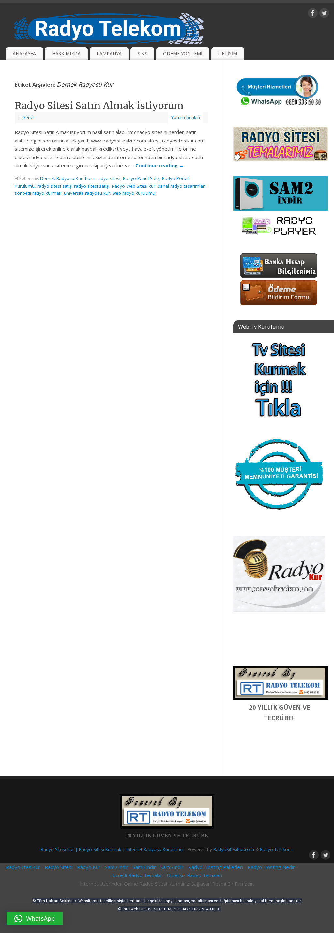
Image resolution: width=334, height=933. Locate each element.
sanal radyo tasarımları (181, 186)
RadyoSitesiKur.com (233, 849)
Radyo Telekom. (276, 849)
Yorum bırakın (185, 117)
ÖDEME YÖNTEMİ (182, 53)
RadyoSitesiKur (23, 867)
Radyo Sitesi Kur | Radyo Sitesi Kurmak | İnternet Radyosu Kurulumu (112, 849)
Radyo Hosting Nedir (271, 867)
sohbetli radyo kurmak (38, 193)
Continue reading (159, 165)
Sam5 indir (172, 867)
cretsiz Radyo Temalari (196, 875)
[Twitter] (324, 14)
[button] (35, 918)
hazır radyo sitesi (102, 178)
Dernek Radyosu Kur (61, 178)
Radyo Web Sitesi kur (133, 186)
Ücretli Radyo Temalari (137, 875)
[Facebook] (313, 14)
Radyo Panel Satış (141, 178)
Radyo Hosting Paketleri (215, 867)
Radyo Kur (88, 867)
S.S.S (142, 53)
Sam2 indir (116, 867)
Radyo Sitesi (59, 867)
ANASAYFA (24, 53)
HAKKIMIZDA (66, 53)
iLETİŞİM (227, 53)
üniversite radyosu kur (87, 193)
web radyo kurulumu (134, 193)
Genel (28, 117)
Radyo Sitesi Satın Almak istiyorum (99, 105)
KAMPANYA (109, 53)
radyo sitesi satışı (91, 186)
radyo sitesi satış (54, 186)
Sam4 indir (144, 867)
